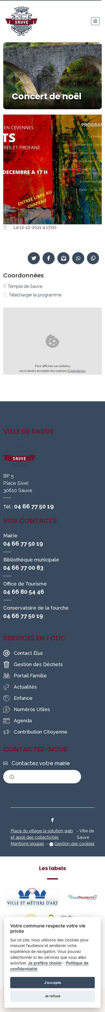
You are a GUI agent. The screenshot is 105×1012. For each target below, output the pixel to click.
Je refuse (53, 996)
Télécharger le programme (35, 294)
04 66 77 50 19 (34, 506)
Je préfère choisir (45, 963)
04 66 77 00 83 (23, 567)
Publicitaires (76, 371)
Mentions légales (27, 843)
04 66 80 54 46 (23, 591)
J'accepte (52, 982)
